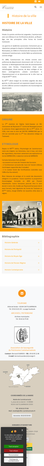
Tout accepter (14, 446)
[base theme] (16, 7)
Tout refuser (13, 451)
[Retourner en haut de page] (39, 461)
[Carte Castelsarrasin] (22, 376)
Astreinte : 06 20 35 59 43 (22, 416)
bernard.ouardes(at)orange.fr (25, 356)
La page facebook (29, 309)
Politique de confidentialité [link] (13, 460)
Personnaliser (14, 455)
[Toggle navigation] (41, 7)
